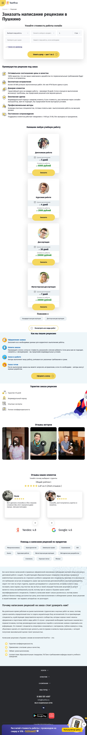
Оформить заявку (43, 376)
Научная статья (44, 559)
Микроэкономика (13, 547)
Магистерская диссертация (44, 553)
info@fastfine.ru (43, 700)
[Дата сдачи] (17, 40)
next (51, 522)
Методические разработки (69, 553)
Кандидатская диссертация (31, 318)
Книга (9, 553)
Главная (5, 9)
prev (35, 522)
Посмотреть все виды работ (45, 328)
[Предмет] (43, 34)
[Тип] (77, 34)
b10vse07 (30, 731)
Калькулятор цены (72, 730)
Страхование (65, 547)
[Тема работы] (56, 40)
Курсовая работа (23, 553)
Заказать (43, 173)
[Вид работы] (17, 34)
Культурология (31, 547)
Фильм (58, 559)
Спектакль (29, 559)
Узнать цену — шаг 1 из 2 (43, 54)
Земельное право (49, 547)
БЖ (77, 547)
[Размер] (65, 34)
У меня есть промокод (15, 47)
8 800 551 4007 (78, 3)
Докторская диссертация (55, 318)
